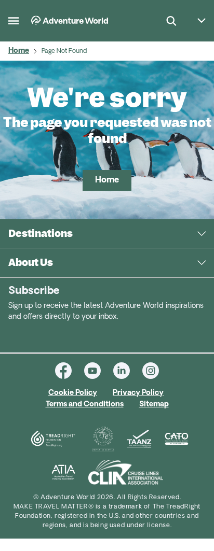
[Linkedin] (127, 370)
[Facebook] (69, 370)
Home (18, 51)
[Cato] (176, 439)
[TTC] (103, 439)
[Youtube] (98, 370)
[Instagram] (150, 370)
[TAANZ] (139, 439)
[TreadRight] (52, 439)
